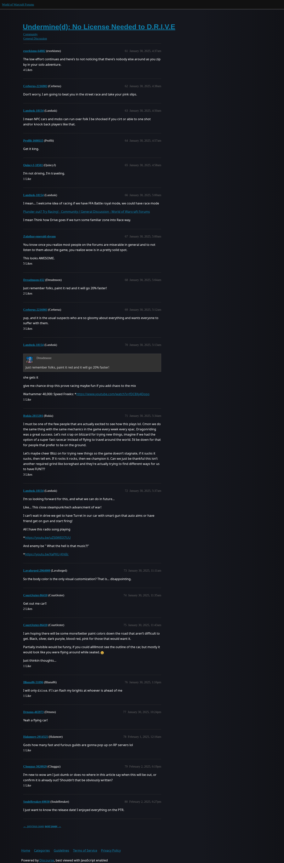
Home (25, 850)
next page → (53, 826)
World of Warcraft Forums (18, 4)
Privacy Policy (111, 850)
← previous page (33, 826)
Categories (42, 850)
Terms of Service (85, 850)
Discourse (46, 860)
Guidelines (61, 850)
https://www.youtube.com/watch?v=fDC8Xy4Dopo (113, 394)
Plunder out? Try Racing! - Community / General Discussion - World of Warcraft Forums (86, 211)
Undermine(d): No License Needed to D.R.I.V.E (99, 27)
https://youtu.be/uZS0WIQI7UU (48, 537)
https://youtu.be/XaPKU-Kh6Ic (47, 554)
